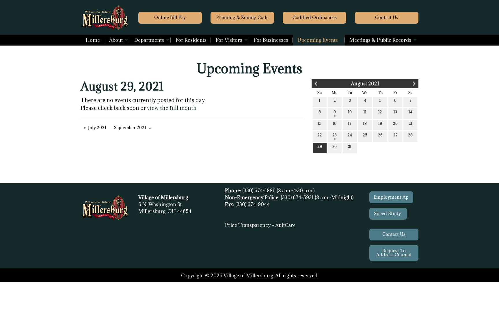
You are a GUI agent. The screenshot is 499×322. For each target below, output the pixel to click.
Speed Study (388, 213)
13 (395, 112)
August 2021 (365, 83)
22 (319, 135)
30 (334, 146)
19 (380, 123)
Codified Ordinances (315, 17)
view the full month (172, 107)
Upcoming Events (317, 40)
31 (349, 146)
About (116, 40)
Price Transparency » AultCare (260, 225)
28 (410, 135)
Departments (149, 40)
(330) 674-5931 (298, 197)
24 (349, 135)
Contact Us (393, 234)
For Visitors (229, 40)
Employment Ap (391, 197)
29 (319, 146)
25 (365, 135)
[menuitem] (93, 40)
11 (365, 112)
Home (93, 40)
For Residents (191, 40)
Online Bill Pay (170, 17)
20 (395, 123)
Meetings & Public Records (380, 40)
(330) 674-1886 (259, 190)
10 (350, 112)
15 (319, 123)
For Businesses (271, 40)
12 (380, 112)
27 (395, 135)
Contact (386, 17)
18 (365, 123)
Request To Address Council (394, 252)
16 (334, 123)
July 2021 (97, 127)
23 (334, 135)
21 (410, 123)
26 (380, 135)
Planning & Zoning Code (242, 17)
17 (349, 123)
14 (410, 112)
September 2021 (130, 127)
